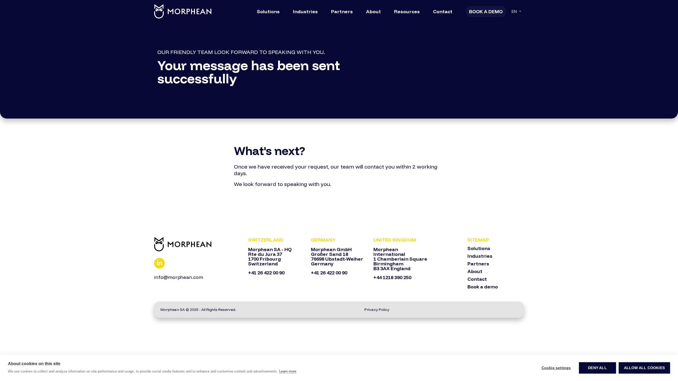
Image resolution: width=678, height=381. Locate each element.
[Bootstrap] (198, 244)
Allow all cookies (644, 368)
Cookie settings (556, 368)
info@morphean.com (178, 277)
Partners (342, 11)
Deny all (597, 368)
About (373, 11)
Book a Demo (486, 11)
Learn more (287, 371)
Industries (305, 11)
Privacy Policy (376, 309)
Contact (442, 11)
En (514, 11)
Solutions (268, 11)
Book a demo (482, 287)
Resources (407, 11)
